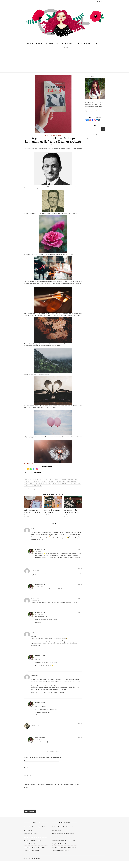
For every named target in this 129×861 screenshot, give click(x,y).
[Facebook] (86, 120)
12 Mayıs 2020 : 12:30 (39, 657)
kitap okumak (51, 481)
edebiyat (64, 479)
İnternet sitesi (27, 775)
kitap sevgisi (73, 481)
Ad (25, 760)
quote (49, 483)
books (46, 479)
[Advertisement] (64, 61)
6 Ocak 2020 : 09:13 (35, 530)
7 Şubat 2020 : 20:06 (39, 586)
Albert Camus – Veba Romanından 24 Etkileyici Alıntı (72, 512)
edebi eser (57, 479)
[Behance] (92, 120)
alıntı (26, 479)
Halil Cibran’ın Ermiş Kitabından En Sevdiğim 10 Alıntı (33, 512)
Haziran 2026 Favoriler (30, 844)
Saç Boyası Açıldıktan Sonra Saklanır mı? (62, 827)
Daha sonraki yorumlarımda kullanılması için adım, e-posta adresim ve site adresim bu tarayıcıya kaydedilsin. (51, 784)
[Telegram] (34, 468)
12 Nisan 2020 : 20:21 (35, 600)
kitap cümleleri (36, 481)
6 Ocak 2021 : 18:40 (38, 739)
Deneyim (97, 43)
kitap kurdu (44, 481)
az (81, 344)
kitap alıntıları (28, 481)
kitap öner (59, 481)
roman (26, 485)
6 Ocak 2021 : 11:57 (35, 725)
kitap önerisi (66, 481)
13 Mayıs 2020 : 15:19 (39, 703)
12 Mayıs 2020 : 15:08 (35, 676)
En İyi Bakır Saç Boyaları (58, 840)
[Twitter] (88, 120)
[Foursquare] (95, 120)
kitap (76, 479)
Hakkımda (39, 43)
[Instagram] (37, 468)
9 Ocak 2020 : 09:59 (38, 551)
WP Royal (26, 858)
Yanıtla (80, 528)
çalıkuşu (51, 479)
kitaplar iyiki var (28, 483)
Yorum (26, 787)
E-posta (26, 768)
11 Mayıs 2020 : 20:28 (35, 634)
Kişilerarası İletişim (51, 43)
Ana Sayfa (30, 43)
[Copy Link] (28, 468)
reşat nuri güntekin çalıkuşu (74, 483)
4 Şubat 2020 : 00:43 (35, 570)
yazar (39, 485)
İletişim (65, 48)
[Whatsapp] (31, 468)
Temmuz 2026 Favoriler (30, 833)
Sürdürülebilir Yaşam (84, 43)
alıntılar (31, 479)
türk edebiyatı (33, 485)
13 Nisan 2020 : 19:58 (39, 614)
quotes (54, 483)
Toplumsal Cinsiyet (67, 43)
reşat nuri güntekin (62, 483)
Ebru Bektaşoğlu (28, 463)
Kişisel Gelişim (56, 135)
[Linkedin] (97, 120)
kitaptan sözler (42, 483)
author (36, 479)
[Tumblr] (99, 120)
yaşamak (56, 186)
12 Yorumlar (79, 489)
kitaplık (35, 483)
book (41, 479)
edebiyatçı (70, 479)
